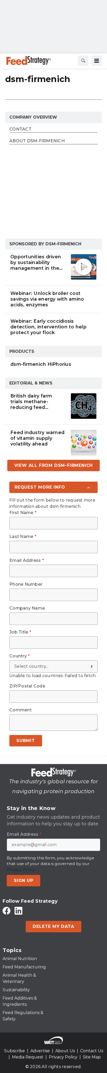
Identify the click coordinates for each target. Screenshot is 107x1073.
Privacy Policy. (21, 869)
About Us (65, 1050)
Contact (20, 129)
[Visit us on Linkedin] (18, 911)
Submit (25, 740)
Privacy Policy (63, 1057)
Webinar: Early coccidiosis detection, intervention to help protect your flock (48, 326)
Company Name (27, 608)
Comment (20, 710)
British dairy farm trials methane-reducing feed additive (31, 401)
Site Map (92, 1057)
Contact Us (91, 1050)
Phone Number (25, 584)
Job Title (20, 632)
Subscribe (14, 1050)
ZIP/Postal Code (27, 686)
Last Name (22, 537)
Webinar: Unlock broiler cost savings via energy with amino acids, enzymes (47, 299)
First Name (22, 513)
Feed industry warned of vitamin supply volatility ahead (37, 438)
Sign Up (23, 880)
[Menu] (96, 61)
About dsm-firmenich (37, 141)
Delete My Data (53, 926)
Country (19, 656)
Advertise (40, 1050)
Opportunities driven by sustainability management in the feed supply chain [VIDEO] (35, 262)
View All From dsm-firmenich (53, 465)
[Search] (83, 61)
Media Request (27, 1057)
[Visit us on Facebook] (6, 911)
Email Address (26, 560)
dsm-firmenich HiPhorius (40, 364)
